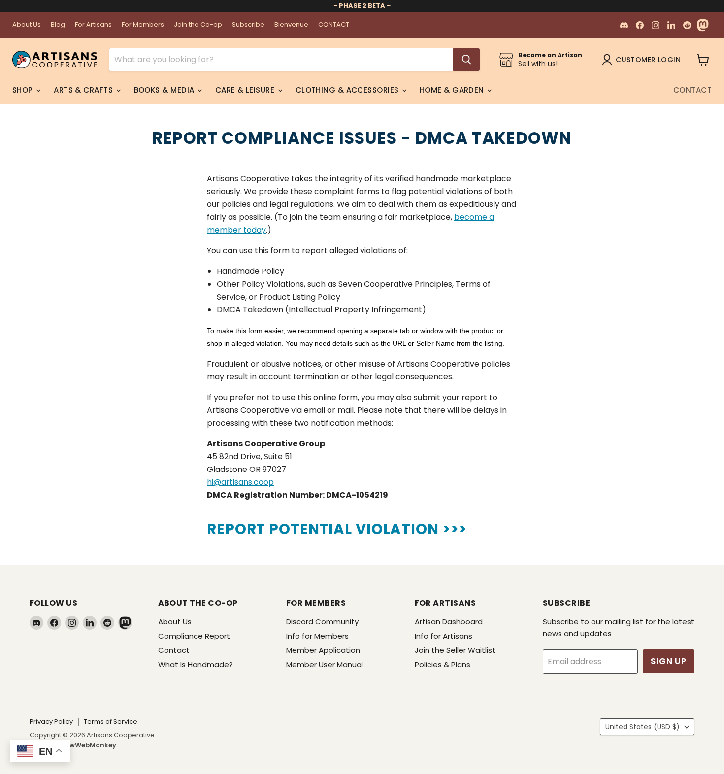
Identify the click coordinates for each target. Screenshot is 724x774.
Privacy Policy (51, 721)
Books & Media (165, 90)
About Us (26, 25)
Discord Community (322, 621)
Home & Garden (453, 90)
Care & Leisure (246, 90)
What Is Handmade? (195, 664)
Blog (58, 25)
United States (642, 727)
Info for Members (317, 636)
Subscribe (248, 25)
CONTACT (333, 25)
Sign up (669, 661)
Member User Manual (324, 664)
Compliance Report (194, 636)
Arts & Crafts (84, 90)
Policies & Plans (442, 664)
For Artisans (93, 25)
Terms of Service (110, 721)
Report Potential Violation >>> (337, 529)
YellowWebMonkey (84, 745)
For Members (143, 25)
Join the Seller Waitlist (455, 650)
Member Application (323, 650)
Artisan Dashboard (449, 621)
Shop (23, 90)
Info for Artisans (443, 636)
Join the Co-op (198, 25)
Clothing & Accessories (348, 90)
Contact (692, 90)
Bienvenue (291, 25)
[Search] (466, 59)
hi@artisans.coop (240, 482)
